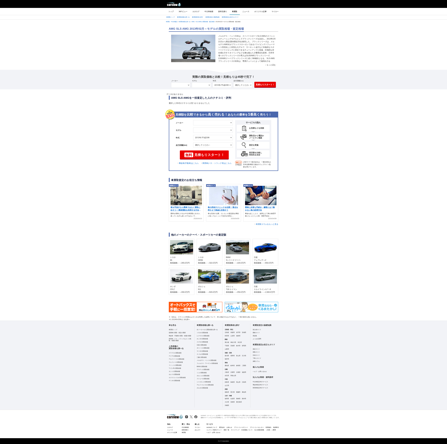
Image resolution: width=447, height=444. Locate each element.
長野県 (232, 356)
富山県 (238, 356)
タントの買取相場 (174, 371)
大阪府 (227, 372)
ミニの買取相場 (202, 372)
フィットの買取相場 (175, 365)
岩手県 (238, 332)
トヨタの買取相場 (202, 332)
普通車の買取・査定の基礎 (177, 332)
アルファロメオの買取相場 (205, 385)
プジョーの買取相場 (203, 379)
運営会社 (222, 427)
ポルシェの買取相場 (203, 376)
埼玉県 (240, 342)
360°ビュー (183, 11)
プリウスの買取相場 (175, 353)
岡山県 (238, 382)
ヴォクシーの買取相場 (176, 362)
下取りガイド (257, 358)
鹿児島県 (239, 402)
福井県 (227, 359)
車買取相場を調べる (183, 17)
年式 (214, 81)
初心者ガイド (257, 329)
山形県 (232, 336)
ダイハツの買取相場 (203, 348)
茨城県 (232, 345)
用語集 (255, 336)
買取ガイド (256, 352)
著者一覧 (226, 430)
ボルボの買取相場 (202, 388)
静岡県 (238, 365)
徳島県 (227, 392)
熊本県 (244, 398)
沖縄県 (227, 405)
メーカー (174, 81)
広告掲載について (246, 430)
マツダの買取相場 (202, 351)
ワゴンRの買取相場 (175, 368)
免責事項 (276, 427)
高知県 (244, 392)
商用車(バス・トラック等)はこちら (217, 163)
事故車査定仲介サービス (260, 385)
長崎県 (238, 398)
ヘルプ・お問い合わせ (260, 371)
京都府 (238, 372)
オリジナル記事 (260, 11)
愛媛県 (238, 392)
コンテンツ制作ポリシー (214, 430)
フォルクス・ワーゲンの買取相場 (207, 363)
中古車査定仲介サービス (260, 382)
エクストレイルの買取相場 (177, 377)
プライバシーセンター (257, 427)
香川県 (232, 392)
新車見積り (222, 11)
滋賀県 (244, 372)
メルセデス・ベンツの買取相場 (206, 360)
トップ (171, 11)
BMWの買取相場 (202, 366)
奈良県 (227, 375)
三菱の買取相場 (202, 357)
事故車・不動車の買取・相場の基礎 (180, 336)
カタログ (195, 11)
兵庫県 (232, 372)
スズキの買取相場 (202, 342)
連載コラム (256, 361)
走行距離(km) (239, 81)
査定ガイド (256, 349)
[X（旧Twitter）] (191, 417)
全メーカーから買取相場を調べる (207, 329)
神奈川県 (233, 342)
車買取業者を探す (197, 17)
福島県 (238, 336)
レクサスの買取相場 (203, 336)
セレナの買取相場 (174, 374)
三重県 (244, 365)
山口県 (227, 385)
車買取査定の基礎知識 (212, 17)
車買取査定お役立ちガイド (230, 17)
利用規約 (268, 427)
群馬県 (244, 345)
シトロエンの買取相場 (204, 382)
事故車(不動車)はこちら (189, 163)
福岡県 (227, 398)
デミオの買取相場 (174, 380)
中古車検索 (209, 11)
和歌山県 (233, 375)
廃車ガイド (256, 332)
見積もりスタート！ (265, 84)
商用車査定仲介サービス (260, 388)
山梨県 (227, 349)
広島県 (244, 382)
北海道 (227, 332)
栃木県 (238, 345)
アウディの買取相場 (203, 369)
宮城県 (244, 332)
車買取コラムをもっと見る (267, 224)
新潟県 (227, 356)
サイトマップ (235, 430)
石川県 (244, 356)
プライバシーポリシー (241, 427)
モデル (194, 81)
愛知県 (227, 365)
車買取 (234, 11)
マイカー (275, 11)
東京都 (227, 342)
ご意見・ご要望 (271, 430)
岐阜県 (232, 365)
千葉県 (227, 345)
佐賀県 (232, 398)
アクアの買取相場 (174, 356)
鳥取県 (227, 382)
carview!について (211, 427)
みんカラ (197, 430)
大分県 (227, 402)
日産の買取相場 (202, 345)
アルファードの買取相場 (176, 359)
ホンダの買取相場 (202, 339)
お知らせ (229, 427)
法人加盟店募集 (259, 430)
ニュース (245, 11)
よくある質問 (257, 339)
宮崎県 (232, 402)
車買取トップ (170, 17)
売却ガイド (256, 355)
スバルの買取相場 (202, 354)
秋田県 (227, 336)
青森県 (232, 332)
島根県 (232, 382)
